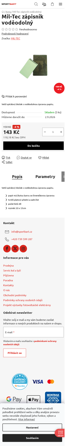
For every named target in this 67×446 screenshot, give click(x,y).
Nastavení (32, 427)
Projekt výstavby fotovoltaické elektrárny (27, 305)
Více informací (26, 419)
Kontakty (8, 285)
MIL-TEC (15, 38)
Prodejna (8, 265)
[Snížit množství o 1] (44, 132)
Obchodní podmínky (14, 295)
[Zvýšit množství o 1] (61, 132)
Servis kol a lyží (12, 270)
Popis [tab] (17, 176)
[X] (15, 248)
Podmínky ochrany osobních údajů (22, 300)
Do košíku (33, 145)
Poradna (8, 280)
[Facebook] (7, 248)
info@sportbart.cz (21, 231)
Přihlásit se (15, 353)
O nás (6, 290)
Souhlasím (32, 438)
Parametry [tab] (45, 176)
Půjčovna (8, 275)
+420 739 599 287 (21, 239)
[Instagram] (23, 248)
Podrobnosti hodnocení (15, 33)
